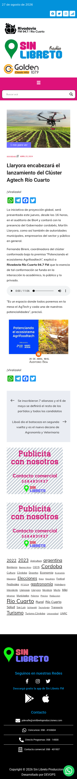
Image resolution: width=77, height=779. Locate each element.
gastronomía (42, 584)
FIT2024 (25, 584)
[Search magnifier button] (71, 94)
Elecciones (27, 578)
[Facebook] (53, 13)
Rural (40, 602)
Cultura (11, 572)
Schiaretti (32, 607)
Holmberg (60, 584)
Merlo (57, 589)
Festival (60, 578)
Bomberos (12, 567)
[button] (38, 82)
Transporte (57, 607)
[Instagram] (66, 13)
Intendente (12, 590)
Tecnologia (44, 607)
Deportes (33, 572)
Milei (64, 590)
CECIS (36, 567)
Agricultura (36, 561)
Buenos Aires (25, 567)
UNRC (63, 613)
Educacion (11, 579)
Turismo (15, 612)
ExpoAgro (50, 579)
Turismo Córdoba (35, 613)
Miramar (11, 595)
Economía (60, 573)
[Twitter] (59, 13)
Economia (46, 572)
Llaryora (36, 590)
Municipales (23, 595)
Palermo (35, 595)
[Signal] (72, 13)
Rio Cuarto (20, 601)
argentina (52, 560)
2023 (23, 560)
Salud (11, 607)
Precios (44, 595)
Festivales (13, 584)
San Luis (21, 607)
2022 (11, 560)
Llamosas (25, 590)
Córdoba (22, 572)
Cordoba (51, 566)
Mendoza (47, 590)
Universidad (52, 613)
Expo (41, 579)
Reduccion (55, 595)
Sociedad (11, 157)
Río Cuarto (53, 602)
